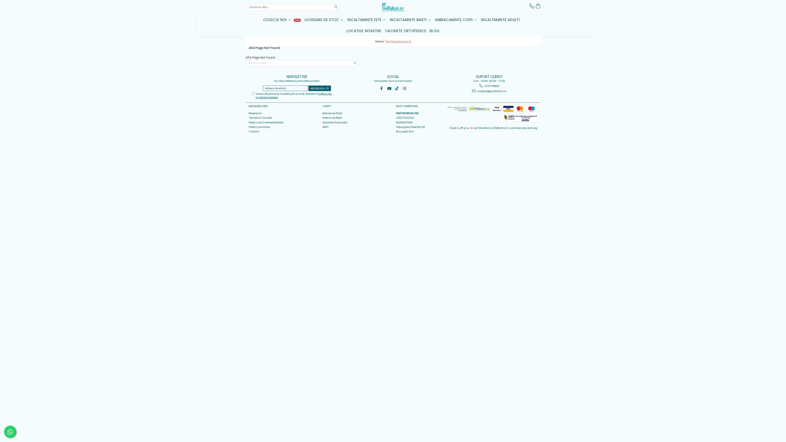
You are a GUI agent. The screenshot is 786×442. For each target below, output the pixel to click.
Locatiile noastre (364, 30)
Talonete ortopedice (405, 30)
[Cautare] (336, 7)
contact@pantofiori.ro (491, 91)
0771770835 (491, 86)
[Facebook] (381, 88)
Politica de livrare (259, 127)
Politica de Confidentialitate (266, 122)
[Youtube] (389, 88)
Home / (380, 41)
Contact (254, 131)
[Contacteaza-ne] (531, 6)
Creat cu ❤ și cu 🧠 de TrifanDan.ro (471, 128)
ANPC (325, 127)
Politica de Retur (332, 118)
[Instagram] (404, 88)
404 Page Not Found (398, 41)
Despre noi (255, 113)
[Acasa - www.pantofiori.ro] (393, 7)
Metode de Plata (332, 113)
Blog (434, 30)
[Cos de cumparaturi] (537, 6)
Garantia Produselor (335, 122)
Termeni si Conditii (260, 118)
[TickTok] (397, 88)
